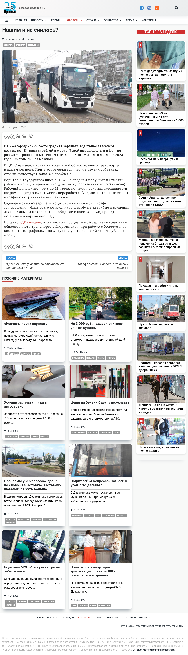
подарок (90, 358)
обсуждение (50, 519)
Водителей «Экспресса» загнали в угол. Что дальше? (99, 483)
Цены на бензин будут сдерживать (100, 402)
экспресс (10, 523)
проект (36, 354)
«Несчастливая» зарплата (25, 324)
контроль (92, 433)
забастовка (24, 519)
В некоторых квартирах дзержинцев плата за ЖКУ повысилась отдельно (93, 571)
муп (98, 515)
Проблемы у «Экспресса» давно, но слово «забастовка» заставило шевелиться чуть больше (32, 485)
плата (93, 606)
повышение (33, 45)
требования (108, 515)
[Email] (24, 136)
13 (7, 354)
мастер (44, 437)
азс (74, 433)
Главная (21, 20)
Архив (130, 20)
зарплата (20, 45)
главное (22, 602)
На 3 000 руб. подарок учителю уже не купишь (97, 326)
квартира (83, 606)
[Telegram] (18, 136)
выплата (14, 354)
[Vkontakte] (7, 136)
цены (117, 433)
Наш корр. (31, 39)
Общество (111, 20)
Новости (37, 20)
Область (73, 20)
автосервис (11, 437)
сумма (100, 358)
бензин (81, 433)
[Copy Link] (30, 136)
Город (55, 20)
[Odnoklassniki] (12, 136)
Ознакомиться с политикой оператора (154, 649)
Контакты (149, 20)
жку (74, 606)
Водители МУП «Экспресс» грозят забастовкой (32, 569)
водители (8, 45)
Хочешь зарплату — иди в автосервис (25, 404)
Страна (91, 20)
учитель (111, 358)
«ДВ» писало (30, 222)
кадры (35, 437)
